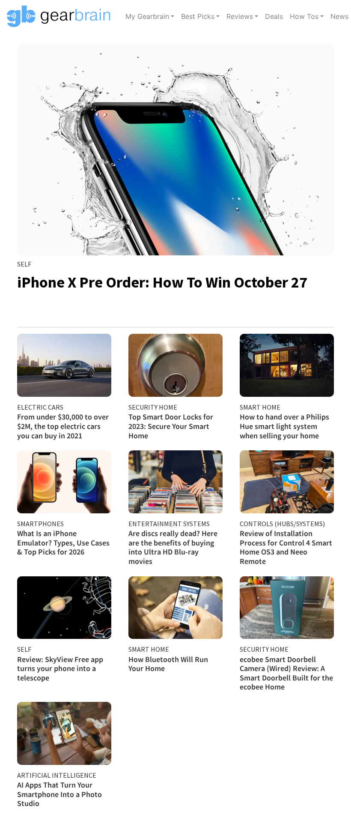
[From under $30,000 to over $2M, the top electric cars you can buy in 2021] (64, 365)
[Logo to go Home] (61, 16)
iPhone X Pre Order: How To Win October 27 (162, 282)
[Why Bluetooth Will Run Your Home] (175, 607)
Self (24, 264)
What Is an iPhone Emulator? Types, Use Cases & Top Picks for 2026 (63, 542)
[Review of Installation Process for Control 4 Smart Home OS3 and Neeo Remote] (287, 481)
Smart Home (260, 407)
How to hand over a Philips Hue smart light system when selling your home (284, 426)
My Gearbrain (147, 16)
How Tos (304, 16)
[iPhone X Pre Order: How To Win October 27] (175, 149)
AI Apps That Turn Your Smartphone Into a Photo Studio (59, 794)
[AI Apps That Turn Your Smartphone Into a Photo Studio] (64, 733)
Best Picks (197, 16)
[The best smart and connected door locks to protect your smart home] (175, 365)
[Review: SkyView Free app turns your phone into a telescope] (64, 607)
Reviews (239, 16)
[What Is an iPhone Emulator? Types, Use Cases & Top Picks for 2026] (64, 481)
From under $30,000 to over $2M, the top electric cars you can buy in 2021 (63, 426)
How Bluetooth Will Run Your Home (168, 664)
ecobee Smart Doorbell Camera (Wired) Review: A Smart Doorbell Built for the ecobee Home (286, 673)
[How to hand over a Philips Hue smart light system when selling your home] (287, 365)
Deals (274, 16)
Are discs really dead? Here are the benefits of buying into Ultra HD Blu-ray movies (172, 547)
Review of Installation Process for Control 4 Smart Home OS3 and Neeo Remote (286, 547)
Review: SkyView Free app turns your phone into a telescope (60, 668)
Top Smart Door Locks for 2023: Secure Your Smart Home (170, 426)
